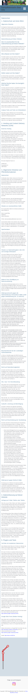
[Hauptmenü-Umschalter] (24, 9)
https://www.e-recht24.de (10, 635)
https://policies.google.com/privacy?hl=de (9, 613)
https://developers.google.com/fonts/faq (9, 629)
